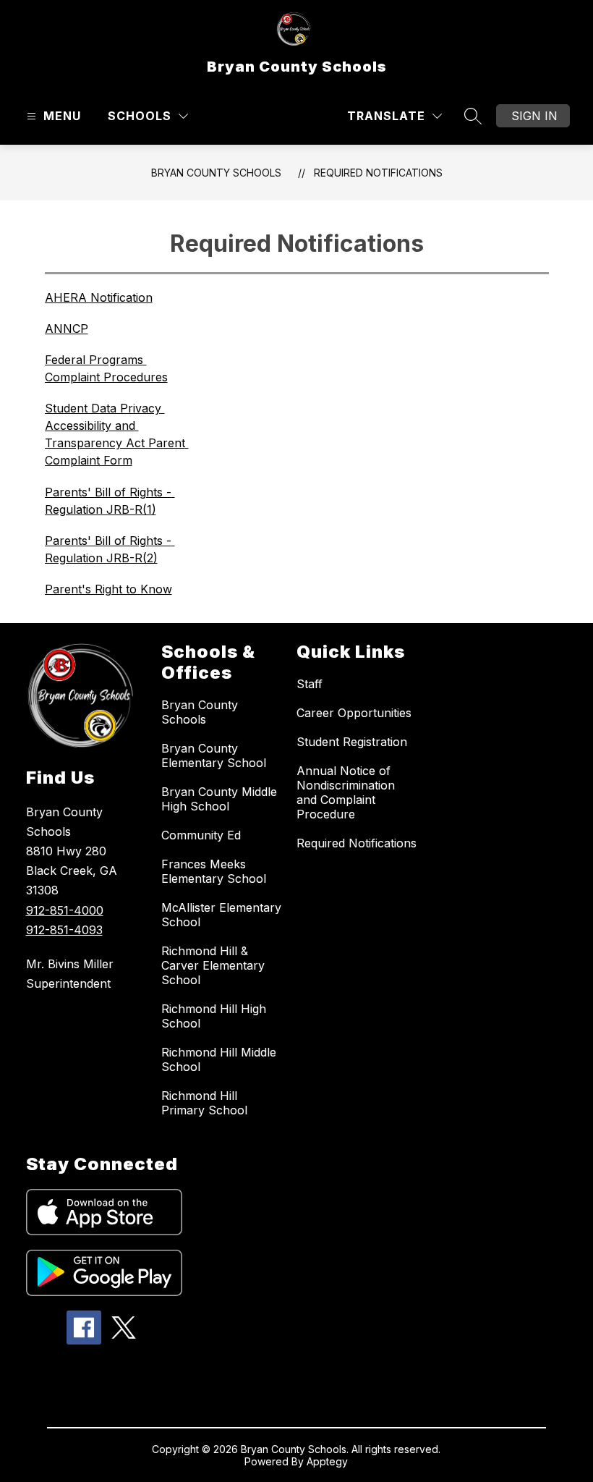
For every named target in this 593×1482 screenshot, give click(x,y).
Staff (309, 684)
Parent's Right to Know (108, 589)
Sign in (534, 116)
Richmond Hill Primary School (204, 1102)
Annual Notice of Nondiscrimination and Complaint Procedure (345, 792)
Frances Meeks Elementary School (213, 871)
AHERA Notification (99, 297)
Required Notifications (378, 172)
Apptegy (327, 1461)
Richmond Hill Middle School (218, 1059)
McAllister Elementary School (221, 914)
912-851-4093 (64, 930)
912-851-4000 (64, 910)
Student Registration (351, 741)
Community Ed (201, 835)
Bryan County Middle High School (219, 798)
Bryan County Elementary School (213, 755)
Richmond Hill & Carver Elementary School (213, 965)
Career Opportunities (353, 713)
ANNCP (66, 328)
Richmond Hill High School (213, 1016)
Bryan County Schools (216, 172)
